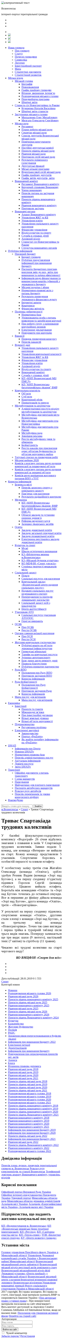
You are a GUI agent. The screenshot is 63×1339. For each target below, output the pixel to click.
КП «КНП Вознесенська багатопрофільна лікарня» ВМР (40, 504)
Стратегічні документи (28, 71)
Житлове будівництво (20, 1026)
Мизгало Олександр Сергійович (40, 120)
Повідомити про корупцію (37, 332)
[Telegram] (9, 38)
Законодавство (30, 733)
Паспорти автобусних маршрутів (34, 788)
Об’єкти (26, 393)
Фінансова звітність (33, 308)
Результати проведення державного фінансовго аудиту (39, 298)
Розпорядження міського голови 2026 (29, 993)
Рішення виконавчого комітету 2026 (28, 1014)
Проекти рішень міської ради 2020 (27, 1087)
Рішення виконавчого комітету (39, 205)
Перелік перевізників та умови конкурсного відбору (32, 796)
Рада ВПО (21, 669)
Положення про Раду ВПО (37, 672)
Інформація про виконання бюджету (29, 1051)
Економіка (14, 703)
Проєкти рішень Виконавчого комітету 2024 (33, 1017)
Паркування (22, 782)
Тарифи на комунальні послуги (39, 654)
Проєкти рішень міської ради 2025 (27, 1002)
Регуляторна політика (34, 727)
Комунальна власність (27, 390)
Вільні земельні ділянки (35, 718)
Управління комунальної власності (41, 354)
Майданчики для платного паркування (37, 785)
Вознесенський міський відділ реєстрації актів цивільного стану (29, 1266)
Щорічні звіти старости (35, 111)
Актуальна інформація (27, 760)
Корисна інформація (19, 481)
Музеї (25, 548)
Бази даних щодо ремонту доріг (40, 660)
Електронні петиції (19, 1044)
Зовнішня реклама (32, 436)
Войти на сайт (10, 1329)
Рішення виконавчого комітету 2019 (28, 1120)
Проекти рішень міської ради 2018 (27, 1081)
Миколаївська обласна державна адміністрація (33, 1201)
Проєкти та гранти (32, 709)
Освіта (18, 527)
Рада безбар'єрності (26, 681)
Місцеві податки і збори (35, 287)
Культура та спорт (25, 545)
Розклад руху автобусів (28, 791)
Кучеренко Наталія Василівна (38, 108)
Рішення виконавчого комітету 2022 (28, 1148)
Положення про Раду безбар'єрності (34, 686)
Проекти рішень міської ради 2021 (27, 1090)
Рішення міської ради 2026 (23, 996)
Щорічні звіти (29, 102)
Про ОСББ (28, 627)
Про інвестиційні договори (37, 715)
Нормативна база (31, 314)
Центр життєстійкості (34, 609)
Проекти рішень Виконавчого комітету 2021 (33, 1114)
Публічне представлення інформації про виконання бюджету (37, 263)
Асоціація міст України (14, 1204)
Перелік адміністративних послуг (34, 757)
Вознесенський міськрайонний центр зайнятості (27, 1263)
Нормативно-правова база (30, 754)
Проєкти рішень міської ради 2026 (27, 1011)
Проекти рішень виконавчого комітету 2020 (33, 1111)
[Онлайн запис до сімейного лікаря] (9, 35)
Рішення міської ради (34, 153)
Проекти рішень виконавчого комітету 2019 (33, 1108)
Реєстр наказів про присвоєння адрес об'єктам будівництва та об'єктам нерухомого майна (39, 451)
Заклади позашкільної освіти (38, 536)
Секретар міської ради (34, 132)
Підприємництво (24, 724)
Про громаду (22, 50)
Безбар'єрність (30, 445)
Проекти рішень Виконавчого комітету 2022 (33, 1145)
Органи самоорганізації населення (34, 633)
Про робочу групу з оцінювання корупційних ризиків (40, 325)
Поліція (12, 1029)
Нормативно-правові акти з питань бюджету (37, 292)
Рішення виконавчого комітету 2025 (28, 1005)
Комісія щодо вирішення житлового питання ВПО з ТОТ (35, 477)
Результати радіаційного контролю (41, 496)
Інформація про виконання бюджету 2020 (32, 1132)
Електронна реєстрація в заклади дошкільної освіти (40, 541)
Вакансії (19, 335)
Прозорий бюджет (25, 254)
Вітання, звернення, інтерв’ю (38, 93)
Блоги (11, 1063)
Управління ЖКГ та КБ (35, 217)
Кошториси (28, 305)
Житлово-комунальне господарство (35, 642)
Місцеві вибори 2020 (27, 460)
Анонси (12, 1060)
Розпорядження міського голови (40, 96)
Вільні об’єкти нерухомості (37, 721)
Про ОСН (27, 636)
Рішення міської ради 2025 (23, 1008)
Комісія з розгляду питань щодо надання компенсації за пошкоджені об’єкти (38, 465)
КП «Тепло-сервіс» (30, 1234)
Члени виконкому (32, 190)
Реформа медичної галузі (36, 521)
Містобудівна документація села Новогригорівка (40, 422)
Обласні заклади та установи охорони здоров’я (38, 516)
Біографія (27, 84)
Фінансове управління (34, 229)
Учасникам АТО (24, 612)
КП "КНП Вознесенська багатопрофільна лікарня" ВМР (39, 386)
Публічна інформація (20, 250)
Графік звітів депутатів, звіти (38, 178)
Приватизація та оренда (35, 402)
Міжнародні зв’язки (33, 712)
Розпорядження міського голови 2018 (29, 1093)
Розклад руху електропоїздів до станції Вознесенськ (23, 1170)
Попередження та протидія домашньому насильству (37, 598)
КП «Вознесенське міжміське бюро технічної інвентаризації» (26, 1228)
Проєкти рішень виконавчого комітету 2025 (33, 999)
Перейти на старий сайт (22, 1316)
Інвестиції (20, 706)
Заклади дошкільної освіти (37, 530)
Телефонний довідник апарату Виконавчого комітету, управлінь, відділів (30, 1174)
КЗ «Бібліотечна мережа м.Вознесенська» (35, 556)
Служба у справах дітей (35, 375)
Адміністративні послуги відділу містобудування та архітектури (40, 410)
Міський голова (24, 81)
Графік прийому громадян (36, 90)
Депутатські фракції (33, 166)
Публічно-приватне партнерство (40, 666)
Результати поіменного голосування (35, 161)
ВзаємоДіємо (15, 800)
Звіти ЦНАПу (23, 766)
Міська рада (21, 123)
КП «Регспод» (28, 1231)
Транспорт (14, 769)
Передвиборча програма (35, 99)
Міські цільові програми (35, 169)
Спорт (5, 981)
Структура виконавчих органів (39, 247)
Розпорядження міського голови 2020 (29, 1099)
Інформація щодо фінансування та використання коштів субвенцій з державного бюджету (41, 281)
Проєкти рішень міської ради (38, 150)
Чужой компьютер (16, 1333)
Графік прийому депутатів (37, 175)
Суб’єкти (27, 396)
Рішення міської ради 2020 (23, 1075)
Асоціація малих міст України (36, 1207)
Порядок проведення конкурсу (39, 338)
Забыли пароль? (10, 1336)
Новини (12, 990)
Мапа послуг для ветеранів (30, 697)
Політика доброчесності (28, 311)
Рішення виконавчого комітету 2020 (28, 1123)
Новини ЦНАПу (24, 751)
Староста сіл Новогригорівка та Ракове (37, 105)
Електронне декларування (37, 329)
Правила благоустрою (34, 663)
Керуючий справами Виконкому (40, 187)
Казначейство (16, 1023)
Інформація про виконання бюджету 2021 (32, 1139)
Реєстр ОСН (29, 639)
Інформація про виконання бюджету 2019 (32, 1129)
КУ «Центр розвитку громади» (39, 1238)
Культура (13, 1020)
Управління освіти (32, 220)
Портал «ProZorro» (32, 736)
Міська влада (15, 78)
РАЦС (11, 1032)
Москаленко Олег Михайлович (39, 117)
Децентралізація (17, 1048)
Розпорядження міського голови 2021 (29, 1102)
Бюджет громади (31, 257)
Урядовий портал (21, 1198)
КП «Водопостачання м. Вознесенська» (24, 1225)
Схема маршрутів (25, 778)
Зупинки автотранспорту (36, 657)
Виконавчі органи (25, 211)
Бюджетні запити (31, 302)
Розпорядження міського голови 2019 (29, 1096)
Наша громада (16, 47)
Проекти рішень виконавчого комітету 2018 (33, 1105)
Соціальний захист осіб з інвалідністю (36, 604)
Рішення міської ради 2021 (23, 1078)
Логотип (20, 62)
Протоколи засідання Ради (37, 690)
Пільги (25, 575)
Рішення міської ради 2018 (23, 1069)
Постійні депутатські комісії (38, 147)
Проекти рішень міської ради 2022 (27, 1136)
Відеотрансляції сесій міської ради (41, 172)
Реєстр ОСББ (29, 630)
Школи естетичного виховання (39, 551)
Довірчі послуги (24, 763)
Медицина (21, 499)
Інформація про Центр (27, 748)
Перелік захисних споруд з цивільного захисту (37, 489)
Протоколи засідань (33, 208)
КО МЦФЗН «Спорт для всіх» (39, 563)
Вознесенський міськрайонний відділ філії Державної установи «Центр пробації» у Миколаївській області (25, 1273)
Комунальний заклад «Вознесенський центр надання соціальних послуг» (40, 584)
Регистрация (27, 1336)
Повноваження (30, 87)
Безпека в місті (23, 484)
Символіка (21, 59)
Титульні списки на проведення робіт (36, 457)
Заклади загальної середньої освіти (41, 533)
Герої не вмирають (32, 621)
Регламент (27, 126)
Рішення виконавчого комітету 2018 (28, 1117)
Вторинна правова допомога (24, 1066)
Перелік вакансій (31, 342)
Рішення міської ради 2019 (23, 1072)
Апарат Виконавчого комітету (39, 214)
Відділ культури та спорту (36, 232)
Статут (19, 53)
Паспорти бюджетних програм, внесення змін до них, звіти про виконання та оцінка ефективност (41, 272)
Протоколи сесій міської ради (38, 156)
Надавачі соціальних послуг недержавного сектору (38, 592)
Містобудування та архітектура (32, 405)
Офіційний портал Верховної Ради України (26, 1191)
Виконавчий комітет (26, 181)
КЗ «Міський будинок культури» (40, 560)
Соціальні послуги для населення (41, 578)
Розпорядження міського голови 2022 (29, 1151)
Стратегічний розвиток (28, 74)
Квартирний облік (32, 399)
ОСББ (18, 624)
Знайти (37, 806)
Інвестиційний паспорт (28, 65)
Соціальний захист (25, 572)
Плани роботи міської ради (37, 129)
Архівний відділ (31, 238)
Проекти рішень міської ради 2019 (27, 1084)
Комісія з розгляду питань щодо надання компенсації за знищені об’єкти (38, 471)
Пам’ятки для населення (35, 493)
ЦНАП (12, 745)
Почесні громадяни (26, 56)
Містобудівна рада (32, 433)
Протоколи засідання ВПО (37, 675)
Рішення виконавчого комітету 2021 (28, 1126)
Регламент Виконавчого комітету (40, 184)
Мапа (18, 68)
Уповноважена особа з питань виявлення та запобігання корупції (41, 319)
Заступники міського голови (31, 114)
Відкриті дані (22, 345)
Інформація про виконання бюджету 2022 (32, 1041)
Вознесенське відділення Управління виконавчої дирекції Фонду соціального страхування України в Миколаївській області (28, 1285)
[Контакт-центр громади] (9, 41)
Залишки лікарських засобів (38, 524)
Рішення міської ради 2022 (23, 1142)
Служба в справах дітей (35, 235)
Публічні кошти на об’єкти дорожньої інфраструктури (37, 647)
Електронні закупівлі (27, 730)
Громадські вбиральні (34, 651)
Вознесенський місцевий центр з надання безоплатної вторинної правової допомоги (29, 1279)
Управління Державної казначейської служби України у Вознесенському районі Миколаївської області (29, 1258)
